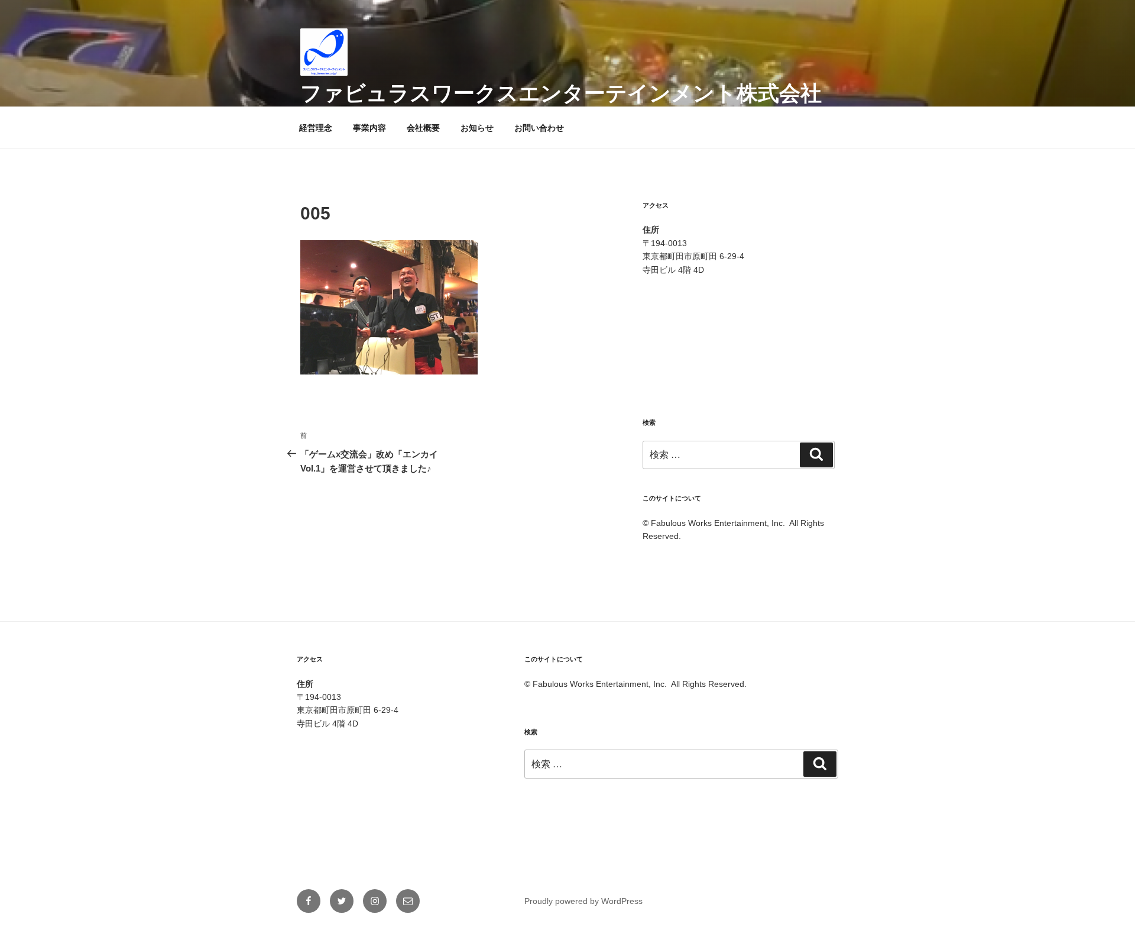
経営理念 (315, 128)
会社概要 (423, 128)
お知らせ (477, 128)
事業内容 (369, 128)
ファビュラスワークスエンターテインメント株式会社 (561, 93)
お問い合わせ (539, 128)
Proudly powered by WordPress (583, 901)
